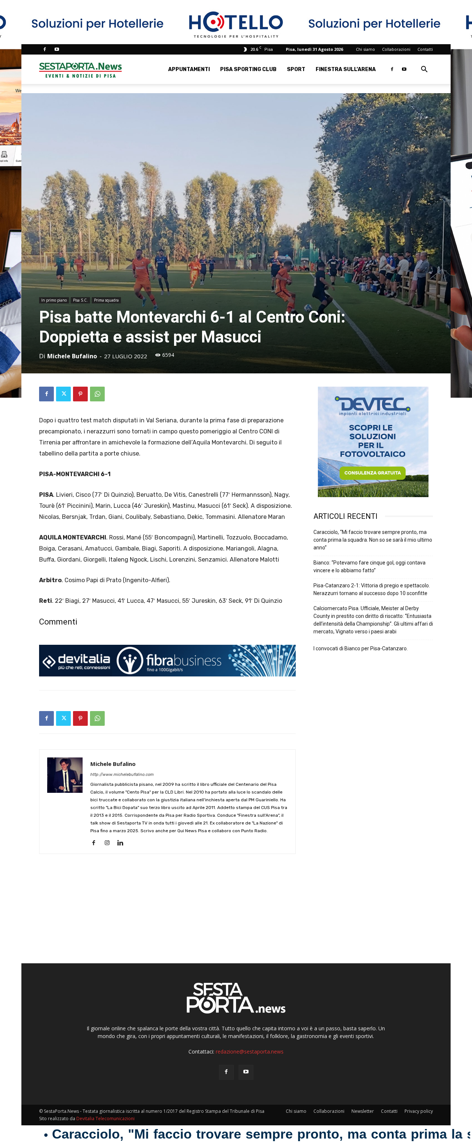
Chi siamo (365, 49)
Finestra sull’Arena (346, 69)
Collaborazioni (396, 49)
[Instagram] (110, 843)
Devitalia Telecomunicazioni (105, 1118)
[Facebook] (44, 49)
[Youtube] (56, 49)
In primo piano (54, 300)
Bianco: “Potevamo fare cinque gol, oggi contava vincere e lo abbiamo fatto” (369, 566)
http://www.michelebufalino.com (122, 774)
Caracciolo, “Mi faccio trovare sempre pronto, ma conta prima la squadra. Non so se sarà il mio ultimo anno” (372, 540)
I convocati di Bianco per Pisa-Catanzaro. (360, 648)
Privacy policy (419, 1111)
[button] (424, 70)
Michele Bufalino (72, 356)
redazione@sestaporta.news (250, 1051)
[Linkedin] (123, 843)
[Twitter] (63, 394)
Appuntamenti (189, 69)
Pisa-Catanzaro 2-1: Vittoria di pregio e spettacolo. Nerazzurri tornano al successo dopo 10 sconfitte (371, 589)
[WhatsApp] (97, 394)
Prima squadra (106, 300)
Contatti (425, 49)
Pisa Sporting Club (248, 69)
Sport (296, 69)
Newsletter (362, 1111)
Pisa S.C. (80, 300)
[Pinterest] (80, 394)
